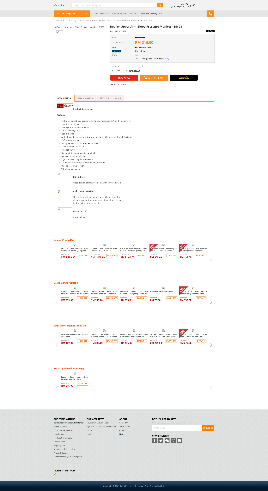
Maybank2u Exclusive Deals (98, 423)
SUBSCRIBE (208, 428)
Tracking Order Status (63, 438)
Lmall (89, 434)
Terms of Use (124, 426)
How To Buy (59, 434)
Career (122, 430)
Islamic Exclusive (101, 13)
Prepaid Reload (119, 13)
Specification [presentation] (85, 98)
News (121, 434)
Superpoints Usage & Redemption (68, 457)
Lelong (89, 430)
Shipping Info (59, 445)
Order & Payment (61, 441)
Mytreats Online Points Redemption (101, 426)
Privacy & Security (61, 453)
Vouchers (133, 13)
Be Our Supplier (60, 426)
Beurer (138, 55)
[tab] (64, 98)
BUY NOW (124, 78)
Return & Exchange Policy (64, 449)
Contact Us (123, 423)
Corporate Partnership (63, 430)
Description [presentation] (64, 98)
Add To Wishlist (121, 84)
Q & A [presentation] (118, 98)
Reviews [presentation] (104, 98)
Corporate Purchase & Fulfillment (69, 423)
